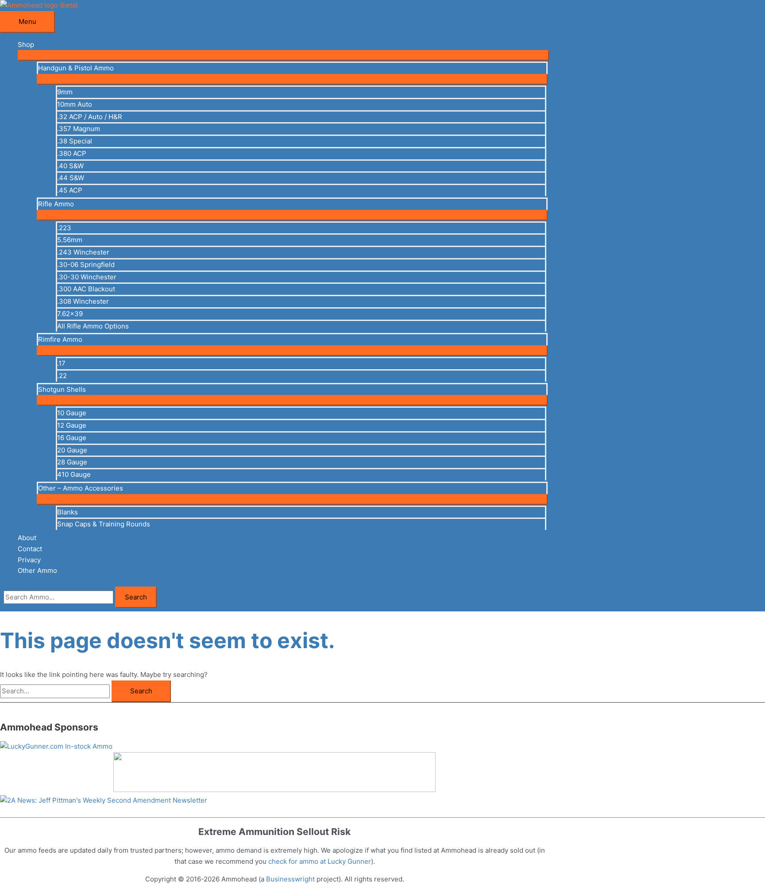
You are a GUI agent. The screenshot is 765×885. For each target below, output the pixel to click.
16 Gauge (71, 437)
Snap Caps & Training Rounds (103, 524)
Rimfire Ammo (60, 339)
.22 (62, 375)
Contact (30, 549)
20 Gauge (72, 450)
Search (136, 597)
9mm (65, 92)
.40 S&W (70, 166)
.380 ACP (71, 153)
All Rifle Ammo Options (93, 326)
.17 (61, 363)
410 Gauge (74, 474)
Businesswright (290, 879)
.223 (64, 228)
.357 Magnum (78, 128)
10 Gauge (71, 413)
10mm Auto (74, 104)
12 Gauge (71, 425)
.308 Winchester (83, 301)
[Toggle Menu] (283, 55)
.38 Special (74, 141)
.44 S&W (70, 178)
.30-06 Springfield (86, 264)
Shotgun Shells (62, 389)
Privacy (29, 560)
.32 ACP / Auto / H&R (89, 116)
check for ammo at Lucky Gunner (319, 861)
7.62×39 (70, 313)
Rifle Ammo (56, 204)
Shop (26, 44)
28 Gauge (72, 462)
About (27, 537)
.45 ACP (69, 190)
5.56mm (69, 240)
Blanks (67, 512)
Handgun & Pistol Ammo (76, 68)
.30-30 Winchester (86, 277)
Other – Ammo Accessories (80, 488)
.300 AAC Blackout (86, 289)
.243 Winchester (83, 252)
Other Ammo (37, 570)
